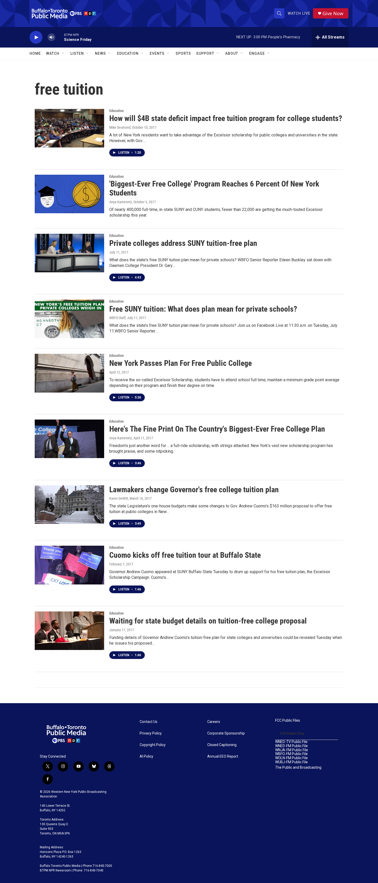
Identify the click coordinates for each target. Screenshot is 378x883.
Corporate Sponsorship (226, 733)
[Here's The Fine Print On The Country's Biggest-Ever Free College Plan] (69, 439)
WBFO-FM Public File (291, 754)
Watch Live (299, 13)
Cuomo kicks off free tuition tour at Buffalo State (185, 555)
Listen (77, 53)
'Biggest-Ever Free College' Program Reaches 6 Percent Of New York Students (214, 188)
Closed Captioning (222, 745)
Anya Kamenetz (120, 202)
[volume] (51, 37)
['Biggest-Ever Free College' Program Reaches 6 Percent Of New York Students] (69, 194)
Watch (52, 53)
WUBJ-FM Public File (291, 762)
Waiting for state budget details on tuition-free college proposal (208, 620)
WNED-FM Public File (291, 746)
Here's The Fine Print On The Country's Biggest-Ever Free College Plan (217, 428)
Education (116, 111)
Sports (183, 53)
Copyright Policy (153, 745)
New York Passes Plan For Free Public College (180, 363)
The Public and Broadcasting (298, 767)
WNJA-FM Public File (291, 750)
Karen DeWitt (118, 498)
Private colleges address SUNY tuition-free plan (183, 243)
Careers (213, 722)
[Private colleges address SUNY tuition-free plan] (69, 253)
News (100, 53)
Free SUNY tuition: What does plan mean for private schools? (203, 308)
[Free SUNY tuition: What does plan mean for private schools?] (69, 319)
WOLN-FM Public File (291, 758)
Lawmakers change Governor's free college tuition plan (194, 489)
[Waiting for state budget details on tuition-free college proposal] (69, 630)
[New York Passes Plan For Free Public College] (69, 373)
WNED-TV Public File (291, 742)
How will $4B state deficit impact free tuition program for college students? (225, 118)
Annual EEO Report (222, 756)
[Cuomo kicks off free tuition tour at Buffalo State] (69, 565)
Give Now (332, 13)
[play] (36, 37)
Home (35, 53)
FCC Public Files (287, 720)
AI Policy (146, 756)
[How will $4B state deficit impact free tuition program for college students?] (69, 128)
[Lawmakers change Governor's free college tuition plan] (69, 504)
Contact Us (148, 722)
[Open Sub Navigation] (63, 53)
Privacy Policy (151, 733)
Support (205, 53)
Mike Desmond (120, 127)
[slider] (59, 37)
